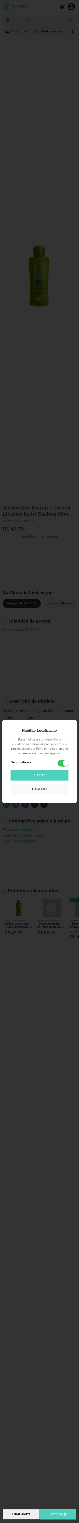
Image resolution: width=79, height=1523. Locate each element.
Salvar (39, 775)
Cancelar (39, 789)
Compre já (58, 1514)
